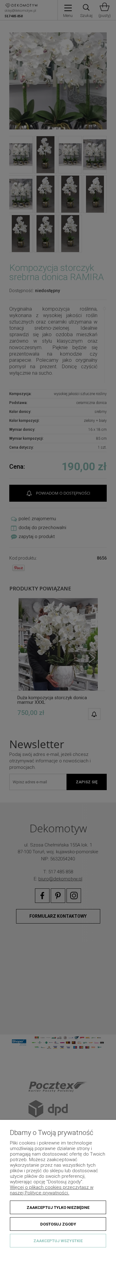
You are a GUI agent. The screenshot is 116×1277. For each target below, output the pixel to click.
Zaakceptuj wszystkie (58, 1240)
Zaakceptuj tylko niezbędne (58, 1207)
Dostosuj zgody (58, 1224)
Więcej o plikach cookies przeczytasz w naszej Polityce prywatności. (51, 1190)
